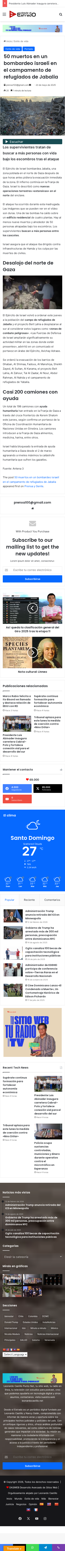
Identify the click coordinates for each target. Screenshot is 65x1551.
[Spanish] (18, 1349)
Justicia (10, 1504)
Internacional (11, 1328)
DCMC (45, 1316)
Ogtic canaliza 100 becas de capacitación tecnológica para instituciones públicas (43, 952)
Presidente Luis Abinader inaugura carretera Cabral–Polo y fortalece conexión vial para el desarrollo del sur (16, 743)
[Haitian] (14, 1349)
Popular (9, 899)
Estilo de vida (21, 41)
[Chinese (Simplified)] (4, 1349)
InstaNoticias (49, 1322)
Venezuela (50, 1340)
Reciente (29, 899)
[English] (7, 1349)
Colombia (32, 1316)
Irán (24, 1328)
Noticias (29, 1334)
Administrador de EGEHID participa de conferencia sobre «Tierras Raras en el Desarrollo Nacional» (41, 970)
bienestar (9, 1316)
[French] (11, 1349)
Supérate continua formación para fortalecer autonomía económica (48, 701)
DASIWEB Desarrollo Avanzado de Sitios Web (33, 1487)
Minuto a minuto (38, 1328)
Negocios (21, 1504)
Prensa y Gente (33, 486)
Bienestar (53, 1498)
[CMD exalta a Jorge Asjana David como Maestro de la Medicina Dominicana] (32, 1291)
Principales (10, 1340)
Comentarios (52, 899)
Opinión (33, 1504)
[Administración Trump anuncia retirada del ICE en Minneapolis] (13, 915)
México (54, 1328)
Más (43, 1498)
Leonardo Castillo (47, 1493)
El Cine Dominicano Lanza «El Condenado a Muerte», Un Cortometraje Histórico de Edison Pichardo (43, 991)
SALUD (23, 1340)
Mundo (18, 1498)
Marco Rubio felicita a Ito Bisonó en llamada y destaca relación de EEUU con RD (17, 701)
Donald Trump (11, 1322)
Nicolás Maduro (12, 1334)
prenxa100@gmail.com (17, 85)
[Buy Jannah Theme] (32, 28)
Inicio (9, 41)
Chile (20, 1316)
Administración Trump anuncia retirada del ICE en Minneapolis (42, 914)
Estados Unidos (30, 1322)
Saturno (36, 1340)
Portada (28, 48)
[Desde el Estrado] (22, 14)
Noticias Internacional (48, 1334)
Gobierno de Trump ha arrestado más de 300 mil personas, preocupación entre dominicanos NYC (41, 933)
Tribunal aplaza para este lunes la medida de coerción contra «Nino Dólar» (47, 722)
